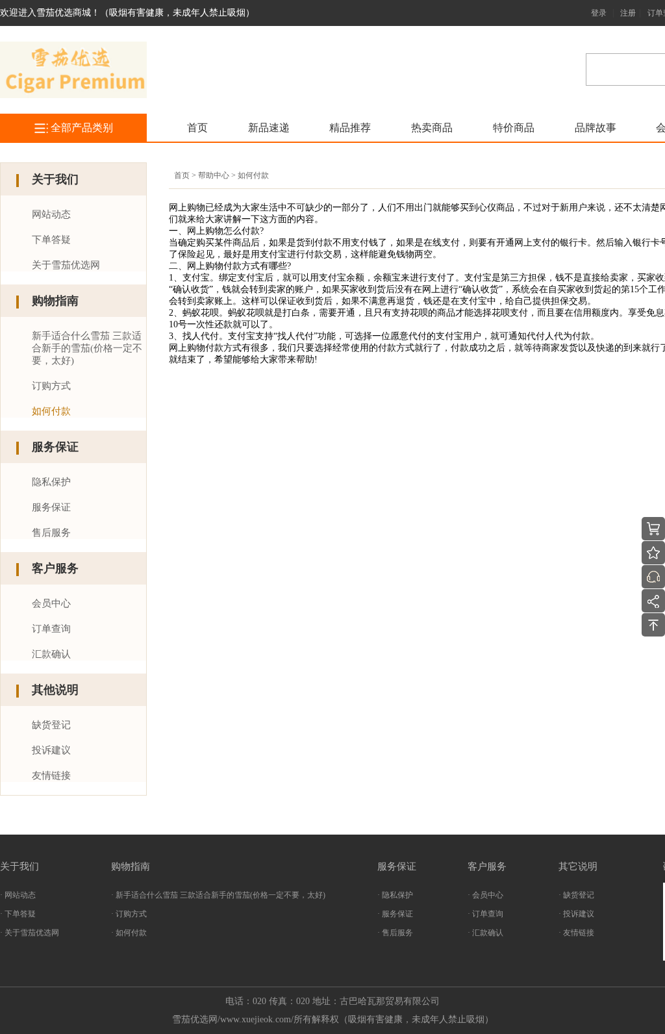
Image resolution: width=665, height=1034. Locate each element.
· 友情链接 (576, 932)
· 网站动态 (18, 895)
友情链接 (51, 775)
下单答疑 (51, 239)
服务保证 (51, 507)
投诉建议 (51, 750)
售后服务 (51, 532)
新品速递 (269, 127)
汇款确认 (51, 654)
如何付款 (51, 411)
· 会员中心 (485, 895)
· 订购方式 (129, 913)
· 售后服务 (395, 932)
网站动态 (51, 214)
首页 (197, 127)
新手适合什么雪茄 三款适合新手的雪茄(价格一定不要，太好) (87, 348)
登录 (599, 13)
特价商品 (513, 127)
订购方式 (51, 386)
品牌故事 (595, 127)
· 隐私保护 (395, 895)
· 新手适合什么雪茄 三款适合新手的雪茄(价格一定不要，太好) (218, 895)
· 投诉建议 (576, 913)
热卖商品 (432, 127)
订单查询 (51, 629)
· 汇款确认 (485, 932)
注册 (628, 13)
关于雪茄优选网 (66, 265)
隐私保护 (51, 482)
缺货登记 (51, 725)
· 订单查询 (485, 913)
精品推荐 (350, 127)
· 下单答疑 (18, 913)
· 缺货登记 (576, 895)
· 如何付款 (129, 932)
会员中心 (51, 603)
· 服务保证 (395, 913)
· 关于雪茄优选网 (29, 932)
